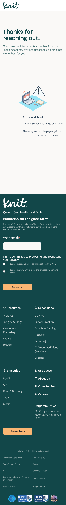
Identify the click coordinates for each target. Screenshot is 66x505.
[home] (11, 6)
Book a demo (18, 431)
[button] (60, 5)
